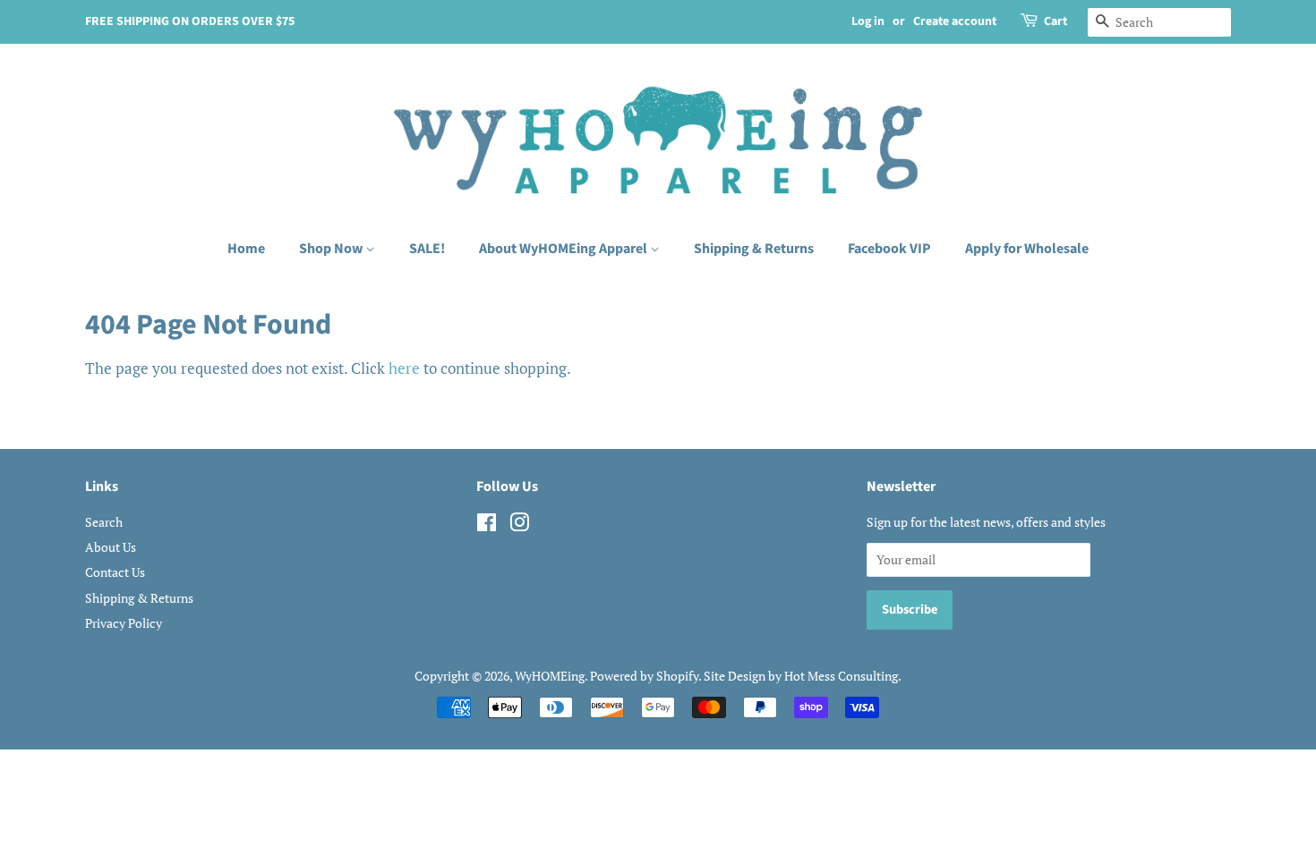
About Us (110, 546)
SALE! (427, 248)
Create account (954, 21)
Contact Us (115, 571)
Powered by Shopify (644, 675)
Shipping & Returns (754, 248)
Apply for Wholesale (1027, 248)
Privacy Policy (123, 622)
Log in (867, 21)
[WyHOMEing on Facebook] (486, 525)
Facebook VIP (889, 248)
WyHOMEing (550, 675)
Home (246, 248)
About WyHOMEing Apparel (564, 248)
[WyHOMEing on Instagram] (519, 525)
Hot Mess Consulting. (843, 675)
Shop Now (332, 248)
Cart (1055, 21)
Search (104, 521)
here (404, 368)
